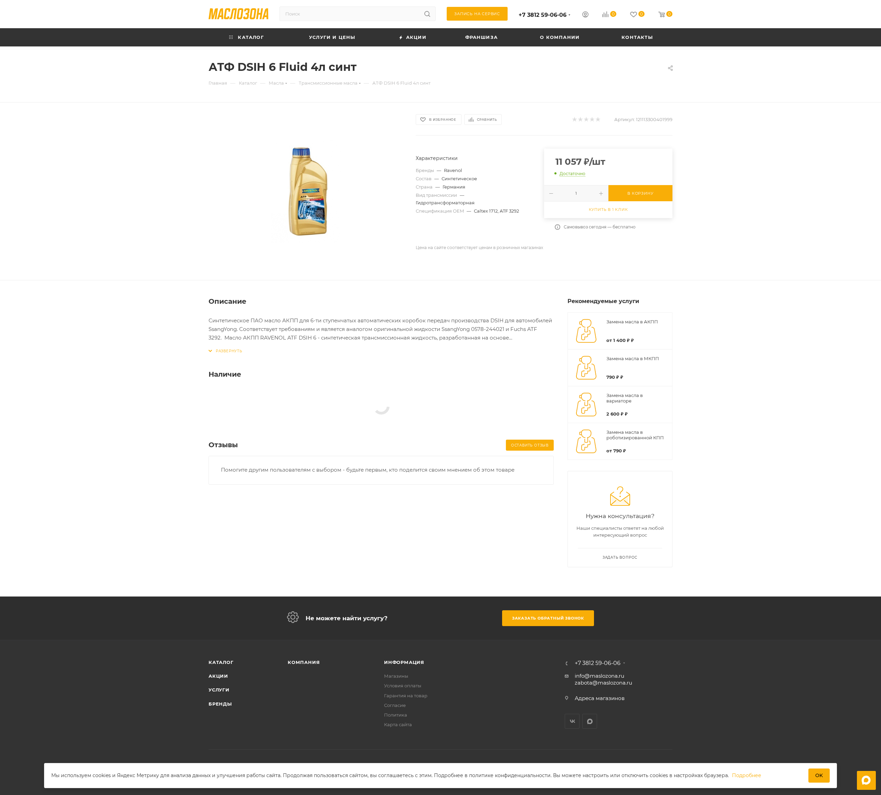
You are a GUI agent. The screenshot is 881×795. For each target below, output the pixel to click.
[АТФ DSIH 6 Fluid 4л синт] (306, 191)
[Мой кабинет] (585, 15)
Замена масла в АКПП (632, 321)
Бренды (220, 704)
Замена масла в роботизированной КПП (635, 434)
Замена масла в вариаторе (624, 398)
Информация (404, 662)
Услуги (219, 689)
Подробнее (746, 775)
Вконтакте (572, 721)
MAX (589, 721)
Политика (395, 715)
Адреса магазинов (600, 698)
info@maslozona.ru (599, 676)
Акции (218, 676)
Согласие (395, 705)
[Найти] (427, 14)
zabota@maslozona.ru (603, 682)
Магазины (396, 676)
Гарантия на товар (405, 695)
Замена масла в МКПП (632, 358)
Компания (304, 662)
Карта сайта (398, 724)
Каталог (221, 662)
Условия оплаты (402, 685)
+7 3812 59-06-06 (542, 15)
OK (819, 775)
